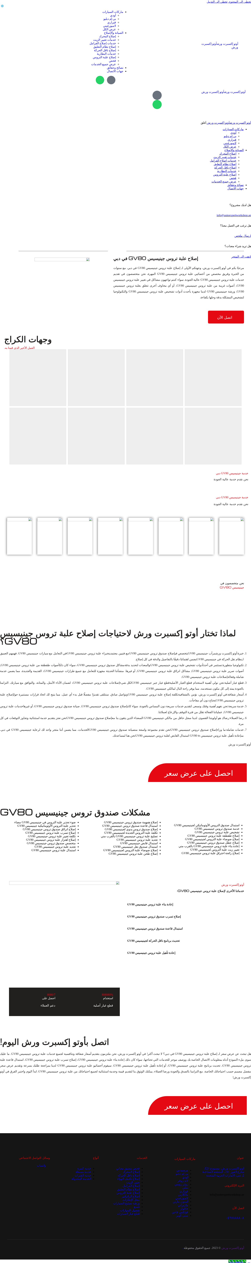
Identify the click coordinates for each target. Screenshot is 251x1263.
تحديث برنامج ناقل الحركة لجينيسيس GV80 (153, 940)
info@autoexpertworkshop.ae (234, 215)
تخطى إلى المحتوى (239, 1)
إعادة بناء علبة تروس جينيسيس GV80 (150, 904)
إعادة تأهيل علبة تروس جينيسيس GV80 (151, 952)
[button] (181, 904)
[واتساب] (100, 80)
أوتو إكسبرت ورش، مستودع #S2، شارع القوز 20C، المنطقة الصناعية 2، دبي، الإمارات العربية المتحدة (223, 1172)
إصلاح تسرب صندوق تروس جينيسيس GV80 (154, 916)
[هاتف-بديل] (111, 80)
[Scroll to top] (249, 1261)
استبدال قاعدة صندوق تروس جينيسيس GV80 (155, 928)
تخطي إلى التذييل (217, 1)
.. (183, 1247)
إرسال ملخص (242, 235)
